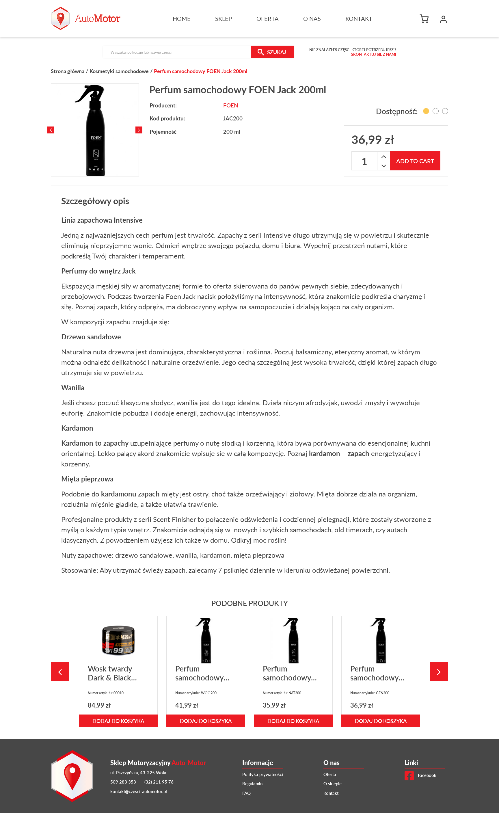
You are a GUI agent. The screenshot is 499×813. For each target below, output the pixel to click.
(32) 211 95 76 (159, 782)
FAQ (246, 793)
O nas (312, 18)
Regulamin (252, 783)
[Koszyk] (426, 18)
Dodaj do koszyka (118, 720)
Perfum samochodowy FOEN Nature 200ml (287, 682)
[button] (443, 18)
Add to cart (415, 161)
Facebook (426, 775)
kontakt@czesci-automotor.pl (138, 791)
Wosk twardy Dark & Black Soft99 (110, 677)
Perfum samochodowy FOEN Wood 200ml (199, 682)
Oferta (267, 18)
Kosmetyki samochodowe (119, 71)
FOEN (230, 105)
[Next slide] (138, 129)
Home (182, 18)
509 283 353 (123, 782)
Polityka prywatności (262, 774)
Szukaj (276, 51)
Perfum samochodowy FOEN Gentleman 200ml (379, 682)
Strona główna (67, 71)
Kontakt (358, 18)
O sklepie (332, 783)
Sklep (223, 18)
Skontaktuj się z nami (373, 54)
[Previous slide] (50, 129)
